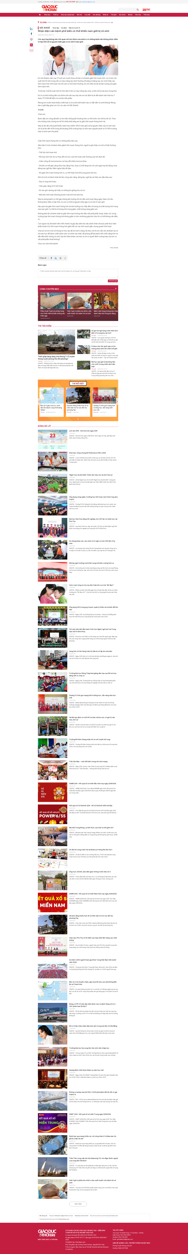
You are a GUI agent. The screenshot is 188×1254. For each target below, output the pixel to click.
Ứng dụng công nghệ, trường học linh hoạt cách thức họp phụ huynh (93, 498)
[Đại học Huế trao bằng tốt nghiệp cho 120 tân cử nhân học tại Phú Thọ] (52, 527)
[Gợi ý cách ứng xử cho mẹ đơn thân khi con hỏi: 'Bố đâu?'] (52, 594)
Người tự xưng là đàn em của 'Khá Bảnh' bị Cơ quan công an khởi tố (92, 1248)
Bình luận (31, 44)
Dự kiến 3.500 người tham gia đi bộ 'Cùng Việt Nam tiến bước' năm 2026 (93, 961)
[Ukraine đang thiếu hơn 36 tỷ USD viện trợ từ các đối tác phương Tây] (51, 395)
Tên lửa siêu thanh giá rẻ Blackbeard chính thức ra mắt (104, 407)
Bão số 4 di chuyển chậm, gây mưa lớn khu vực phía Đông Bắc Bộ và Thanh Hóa (93, 983)
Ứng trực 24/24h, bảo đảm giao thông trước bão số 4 (90, 872)
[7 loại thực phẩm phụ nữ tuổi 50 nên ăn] (106, 301)
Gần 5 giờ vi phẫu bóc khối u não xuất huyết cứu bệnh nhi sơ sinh (52, 312)
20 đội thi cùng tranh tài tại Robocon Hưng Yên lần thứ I (90, 850)
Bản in (31, 38)
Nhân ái (105, 15)
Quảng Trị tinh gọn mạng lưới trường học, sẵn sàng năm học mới (77, 408)
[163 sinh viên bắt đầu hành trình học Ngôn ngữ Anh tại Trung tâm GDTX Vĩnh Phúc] (52, 638)
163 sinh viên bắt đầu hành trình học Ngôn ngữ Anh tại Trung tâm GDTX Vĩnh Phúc (92, 630)
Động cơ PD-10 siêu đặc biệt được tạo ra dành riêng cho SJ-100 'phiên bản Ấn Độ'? (92, 1005)
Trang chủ (40, 15)
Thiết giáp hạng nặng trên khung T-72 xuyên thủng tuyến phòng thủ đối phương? (56, 357)
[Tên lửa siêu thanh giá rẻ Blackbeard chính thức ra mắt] (104, 395)
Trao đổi (87, 15)
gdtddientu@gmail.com (88, 2)
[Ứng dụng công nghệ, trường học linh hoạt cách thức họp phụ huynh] (52, 505)
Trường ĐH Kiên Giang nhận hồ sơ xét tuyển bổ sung (89, 740)
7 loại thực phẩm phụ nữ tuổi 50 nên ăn (106, 312)
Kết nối (79, 15)
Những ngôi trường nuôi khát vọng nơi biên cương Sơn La (91, 563)
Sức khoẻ (122, 15)
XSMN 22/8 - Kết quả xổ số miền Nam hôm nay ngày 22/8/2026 (93, 894)
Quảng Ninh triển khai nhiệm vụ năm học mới (86, 1070)
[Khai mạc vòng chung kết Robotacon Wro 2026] (52, 461)
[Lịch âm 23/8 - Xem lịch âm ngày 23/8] (52, 439)
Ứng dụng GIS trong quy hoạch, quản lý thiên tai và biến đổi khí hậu (93, 608)
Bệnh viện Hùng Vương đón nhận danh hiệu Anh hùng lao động (79, 312)
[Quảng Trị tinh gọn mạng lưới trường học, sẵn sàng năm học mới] (78, 395)
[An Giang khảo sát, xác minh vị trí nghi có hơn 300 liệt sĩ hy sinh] (52, 550)
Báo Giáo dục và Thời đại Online (49, 8)
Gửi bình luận (113, 281)
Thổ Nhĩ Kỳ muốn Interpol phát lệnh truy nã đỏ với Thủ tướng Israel (93, 1226)
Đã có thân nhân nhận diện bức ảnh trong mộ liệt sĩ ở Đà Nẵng (93, 1026)
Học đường (96, 15)
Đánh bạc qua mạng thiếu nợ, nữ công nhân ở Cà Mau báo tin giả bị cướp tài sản (92, 1137)
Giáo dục (47, 15)
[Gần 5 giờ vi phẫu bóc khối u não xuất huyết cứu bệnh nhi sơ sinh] (52, 301)
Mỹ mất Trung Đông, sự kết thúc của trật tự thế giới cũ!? (91, 828)
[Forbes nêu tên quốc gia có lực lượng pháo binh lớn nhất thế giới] (83, 349)
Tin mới (31, 50)
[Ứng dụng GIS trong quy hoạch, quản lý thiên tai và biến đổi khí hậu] (52, 616)
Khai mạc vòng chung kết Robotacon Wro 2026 (87, 453)
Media (130, 15)
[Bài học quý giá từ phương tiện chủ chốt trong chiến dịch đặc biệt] (83, 365)
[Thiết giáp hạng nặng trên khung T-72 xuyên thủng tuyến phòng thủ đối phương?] (56, 342)
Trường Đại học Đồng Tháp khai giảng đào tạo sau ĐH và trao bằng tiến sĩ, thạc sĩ (92, 674)
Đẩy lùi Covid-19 (74, 28)
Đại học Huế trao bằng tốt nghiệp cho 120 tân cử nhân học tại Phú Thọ (93, 520)
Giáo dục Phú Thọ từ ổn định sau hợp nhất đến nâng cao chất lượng (93, 939)
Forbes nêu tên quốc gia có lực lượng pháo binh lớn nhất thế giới (104, 347)
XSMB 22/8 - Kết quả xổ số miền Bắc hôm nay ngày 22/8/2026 (92, 784)
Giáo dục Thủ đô (146, 9)
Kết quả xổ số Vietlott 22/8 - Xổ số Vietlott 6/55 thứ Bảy (90, 806)
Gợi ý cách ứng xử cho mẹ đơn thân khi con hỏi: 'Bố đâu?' (91, 585)
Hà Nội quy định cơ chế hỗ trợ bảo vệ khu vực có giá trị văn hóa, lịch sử (92, 719)
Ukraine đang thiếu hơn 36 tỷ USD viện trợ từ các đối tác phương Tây (51, 408)
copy (65, 258)
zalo (31, 28)
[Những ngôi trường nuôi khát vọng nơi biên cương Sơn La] (52, 572)
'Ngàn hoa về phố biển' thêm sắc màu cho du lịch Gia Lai (90, 475)
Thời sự (55, 15)
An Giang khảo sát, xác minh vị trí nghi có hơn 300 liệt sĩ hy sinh (92, 542)
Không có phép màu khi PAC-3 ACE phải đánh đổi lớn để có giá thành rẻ (93, 1093)
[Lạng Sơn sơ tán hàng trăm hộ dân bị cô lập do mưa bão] (52, 660)
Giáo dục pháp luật (67, 15)
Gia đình (64, 28)
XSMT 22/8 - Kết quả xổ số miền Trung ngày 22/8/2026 (90, 1114)
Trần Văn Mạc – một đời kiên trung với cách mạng (88, 762)
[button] (109, 288)
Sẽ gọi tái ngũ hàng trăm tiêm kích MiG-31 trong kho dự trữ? (104, 332)
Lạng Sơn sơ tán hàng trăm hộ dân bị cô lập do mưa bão (90, 651)
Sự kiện (43, 22)
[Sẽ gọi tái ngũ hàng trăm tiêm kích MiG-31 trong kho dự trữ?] (83, 334)
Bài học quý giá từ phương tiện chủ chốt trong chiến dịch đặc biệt (103, 364)
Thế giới (113, 15)
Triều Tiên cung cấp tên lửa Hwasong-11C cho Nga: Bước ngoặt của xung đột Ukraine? (93, 1159)
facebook (31, 33)
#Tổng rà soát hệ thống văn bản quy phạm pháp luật (61, 22)
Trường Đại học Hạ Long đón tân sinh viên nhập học (89, 1048)
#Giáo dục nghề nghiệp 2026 (85, 22)
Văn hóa (138, 15)
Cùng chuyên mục (49, 289)
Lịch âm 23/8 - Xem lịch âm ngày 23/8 (83, 431)
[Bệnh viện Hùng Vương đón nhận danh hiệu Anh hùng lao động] (79, 301)
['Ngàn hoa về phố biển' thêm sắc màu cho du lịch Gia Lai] (52, 483)
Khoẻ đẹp (56, 28)
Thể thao (146, 15)
